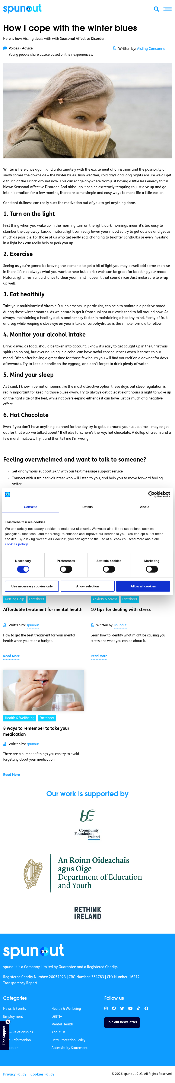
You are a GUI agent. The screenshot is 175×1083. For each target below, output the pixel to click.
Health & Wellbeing (66, 1009)
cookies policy (16, 544)
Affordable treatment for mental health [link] (43, 610)
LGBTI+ (56, 1017)
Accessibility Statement (69, 1048)
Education (10, 1048)
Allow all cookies (143, 586)
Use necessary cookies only (32, 586)
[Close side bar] (7, 1021)
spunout (33, 625)
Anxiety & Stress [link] (104, 599)
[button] (167, 9)
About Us (58, 1032)
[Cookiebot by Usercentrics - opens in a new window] (151, 494)
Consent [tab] (30, 506)
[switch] (66, 569)
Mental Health (62, 1024)
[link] (33, 951)
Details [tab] (87, 506)
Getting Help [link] (14, 599)
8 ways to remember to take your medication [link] (36, 732)
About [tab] (144, 506)
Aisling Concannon (152, 49)
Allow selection (87, 586)
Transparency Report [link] (20, 983)
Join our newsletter (122, 1022)
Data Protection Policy (68, 1040)
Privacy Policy (14, 1074)
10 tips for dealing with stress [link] (121, 610)
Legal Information (17, 1040)
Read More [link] (11, 656)
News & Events (14, 1009)
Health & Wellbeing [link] (19, 718)
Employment (13, 1017)
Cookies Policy (42, 1074)
